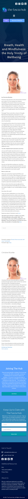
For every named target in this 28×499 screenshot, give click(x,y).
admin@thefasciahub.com (10, 452)
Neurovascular (18, 239)
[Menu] (14, 15)
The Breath (7, 241)
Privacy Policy (5, 472)
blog (10, 242)
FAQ (3, 467)
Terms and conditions (7, 469)
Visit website (5, 348)
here (19, 213)
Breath (13, 239)
